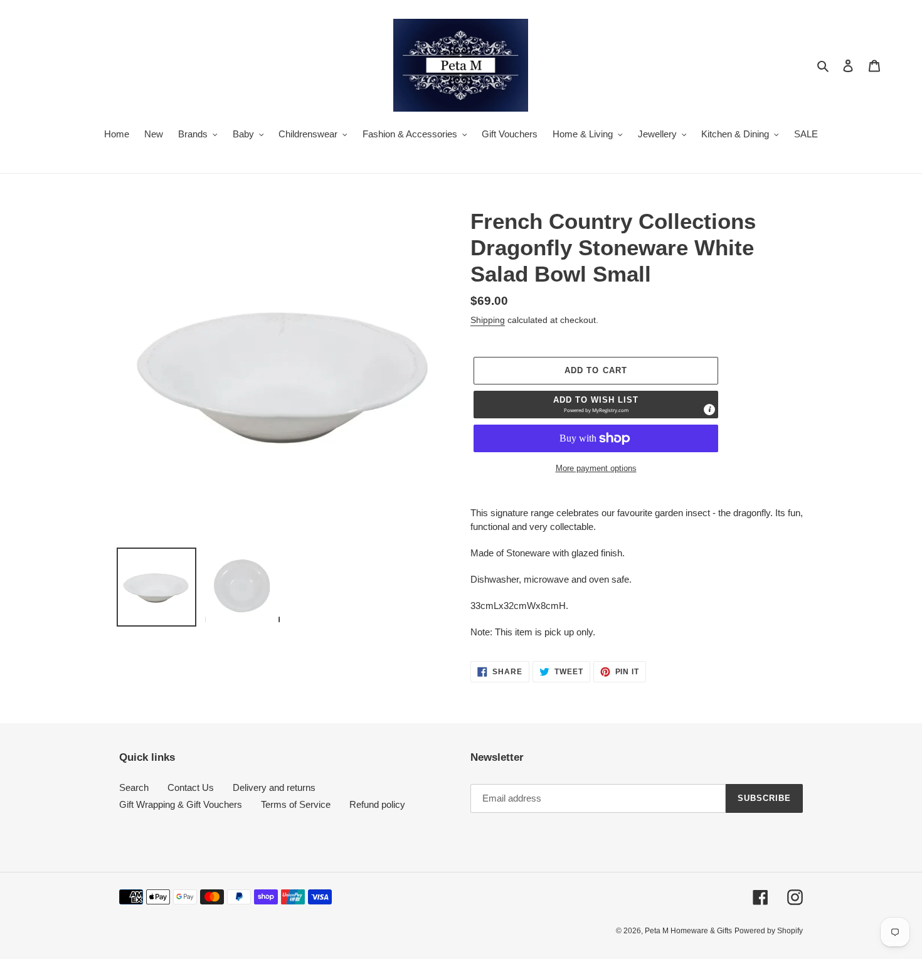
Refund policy (377, 804)
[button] (596, 404)
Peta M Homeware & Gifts (688, 930)
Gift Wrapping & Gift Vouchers (180, 804)
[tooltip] (709, 409)
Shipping (487, 320)
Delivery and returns (274, 787)
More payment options (596, 468)
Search (134, 787)
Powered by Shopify (768, 930)
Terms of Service (296, 804)
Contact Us (190, 787)
